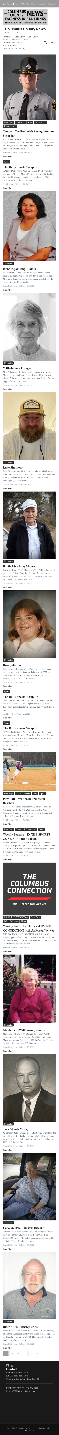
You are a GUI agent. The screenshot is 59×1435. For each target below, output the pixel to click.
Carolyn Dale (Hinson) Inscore (23, 1228)
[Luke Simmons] (29, 426)
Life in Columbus (23, 793)
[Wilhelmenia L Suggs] (29, 327)
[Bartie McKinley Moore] (29, 525)
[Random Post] (50, 21)
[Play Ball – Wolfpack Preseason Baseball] (29, 771)
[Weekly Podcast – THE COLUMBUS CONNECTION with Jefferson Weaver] (29, 889)
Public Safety (32, 37)
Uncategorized (10, 126)
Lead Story (20, 37)
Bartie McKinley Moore (19, 566)
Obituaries (15, 39)
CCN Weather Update (12, 42)
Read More (7, 156)
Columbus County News (25, 29)
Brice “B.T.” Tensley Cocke (21, 1327)
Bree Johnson (12, 665)
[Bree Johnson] (29, 624)
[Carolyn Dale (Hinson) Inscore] (29, 1186)
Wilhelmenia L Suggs (17, 368)
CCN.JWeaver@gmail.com (23, 1391)
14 (31, 1353)
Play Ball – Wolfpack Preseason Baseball (24, 801)
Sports (25, 39)
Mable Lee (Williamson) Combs (24, 1030)
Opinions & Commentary (14, 48)
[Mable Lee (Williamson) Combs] (29, 989)
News (5, 39)
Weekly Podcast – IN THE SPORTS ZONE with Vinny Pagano (26, 836)
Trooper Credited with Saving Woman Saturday (28, 133)
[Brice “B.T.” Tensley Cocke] (29, 1285)
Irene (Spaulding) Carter (19, 269)
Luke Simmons (13, 467)
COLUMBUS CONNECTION (16, 917)
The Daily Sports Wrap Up (20, 167)
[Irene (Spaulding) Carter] (29, 226)
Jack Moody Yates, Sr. (17, 1129)
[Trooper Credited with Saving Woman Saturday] (29, 87)
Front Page (8, 37)
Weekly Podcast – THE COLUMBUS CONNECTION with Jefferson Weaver (28, 928)
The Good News (10, 45)
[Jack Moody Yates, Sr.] (29, 1088)
